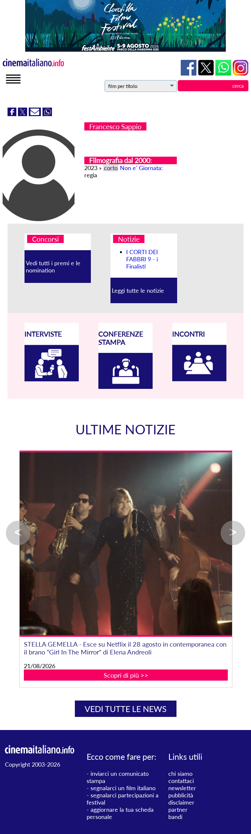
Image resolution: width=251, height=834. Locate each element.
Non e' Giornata (140, 167)
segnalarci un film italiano (123, 787)
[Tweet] (23, 113)
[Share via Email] (35, 113)
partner (178, 809)
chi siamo (180, 773)
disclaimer (181, 802)
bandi (175, 816)
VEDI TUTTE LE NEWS (126, 709)
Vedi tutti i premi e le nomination (53, 266)
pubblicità (180, 795)
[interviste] (52, 379)
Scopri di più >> (126, 675)
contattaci (181, 780)
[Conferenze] (125, 386)
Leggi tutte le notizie (138, 290)
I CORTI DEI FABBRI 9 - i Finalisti (142, 259)
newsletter (182, 787)
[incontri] (199, 379)
